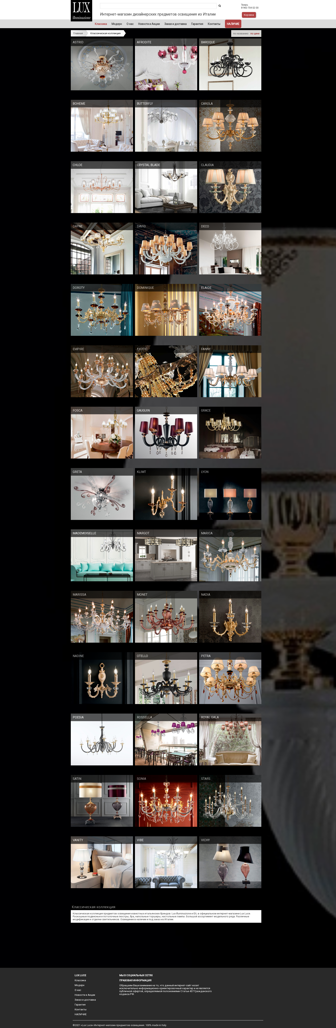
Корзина (249, 14)
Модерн (117, 23)
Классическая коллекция (105, 33)
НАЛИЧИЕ (233, 23)
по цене (254, 33)
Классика (101, 23)
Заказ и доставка (175, 23)
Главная (78, 33)
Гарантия (197, 23)
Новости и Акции (149, 23)
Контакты (214, 23)
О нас (130, 23)
